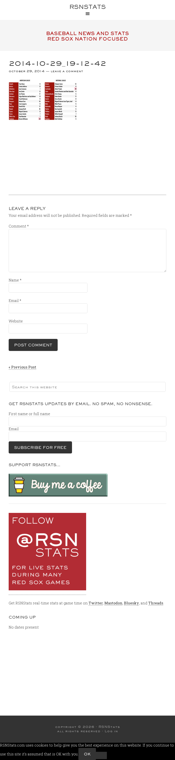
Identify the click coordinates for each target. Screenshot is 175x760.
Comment (19, 226)
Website (16, 321)
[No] (101, 755)
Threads (155, 603)
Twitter (96, 603)
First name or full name (29, 413)
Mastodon (113, 603)
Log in (111, 731)
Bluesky (131, 603)
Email (15, 300)
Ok (87, 754)
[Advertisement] (87, 156)
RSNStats (87, 6)
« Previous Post (22, 367)
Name (15, 280)
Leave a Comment (67, 71)
